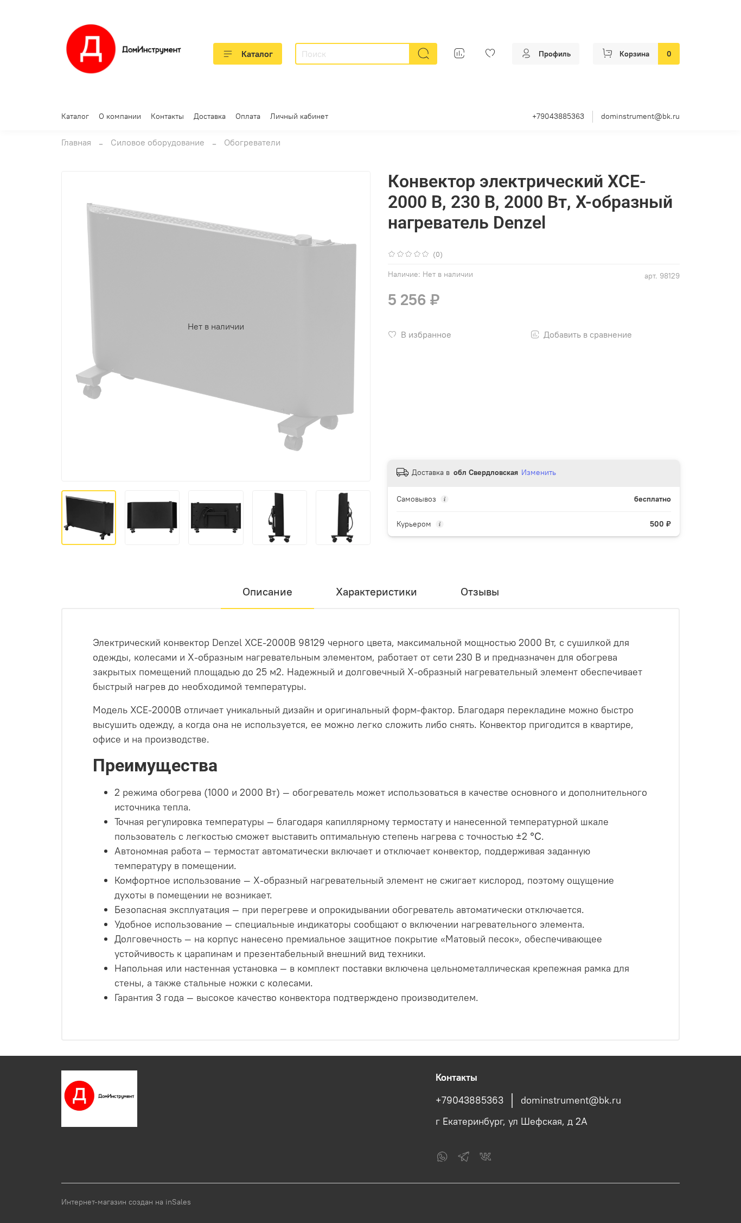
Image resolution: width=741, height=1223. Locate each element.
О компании (120, 116)
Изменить (538, 472)
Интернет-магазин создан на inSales (126, 1202)
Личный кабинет (299, 116)
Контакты (167, 116)
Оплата (247, 116)
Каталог (257, 53)
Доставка (210, 116)
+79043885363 (558, 116)
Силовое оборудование (158, 142)
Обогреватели (252, 142)
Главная (76, 142)
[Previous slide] (79, 326)
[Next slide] (353, 326)
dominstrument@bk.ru (640, 116)
